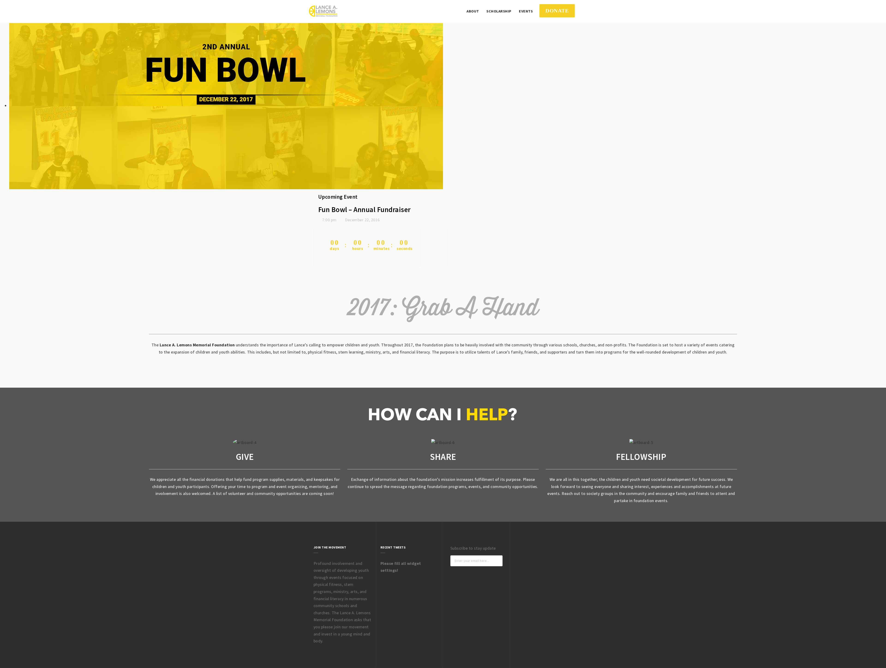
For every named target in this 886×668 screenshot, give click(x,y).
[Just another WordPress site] (323, 11)
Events (526, 11)
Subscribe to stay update (473, 548)
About (473, 11)
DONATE (557, 11)
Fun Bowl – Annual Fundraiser (364, 209)
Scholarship (499, 11)
